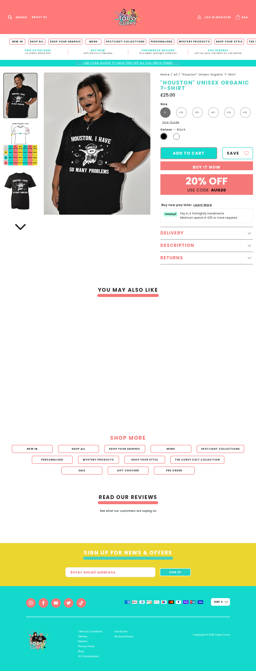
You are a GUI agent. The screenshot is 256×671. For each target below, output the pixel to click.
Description (177, 245)
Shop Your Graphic (65, 41)
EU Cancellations (88, 656)
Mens (93, 41)
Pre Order (174, 470)
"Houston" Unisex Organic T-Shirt (208, 74)
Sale (81, 470)
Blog (81, 651)
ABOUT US (39, 17)
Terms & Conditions (90, 631)
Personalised (162, 41)
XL (165, 112)
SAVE (233, 153)
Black (163, 136)
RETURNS (171, 258)
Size (164, 104)
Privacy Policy (86, 646)
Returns (82, 641)
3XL (197, 112)
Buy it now (207, 167)
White (176, 136)
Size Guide (171, 122)
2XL (181, 112)
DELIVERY (172, 233)
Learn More (202, 205)
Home (165, 74)
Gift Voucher (128, 470)
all (175, 74)
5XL (229, 112)
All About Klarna (124, 636)
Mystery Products (194, 41)
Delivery (82, 636)
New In (17, 41)
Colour (173, 130)
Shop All (37, 41)
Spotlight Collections (125, 41)
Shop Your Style (229, 41)
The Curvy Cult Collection (197, 459)
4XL (213, 112)
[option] (122, 357)
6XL (245, 112)
